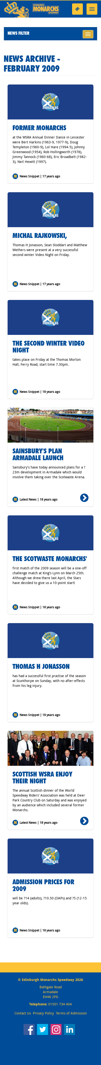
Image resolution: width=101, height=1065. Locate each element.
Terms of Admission (71, 1013)
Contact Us (22, 1013)
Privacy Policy (43, 1013)
